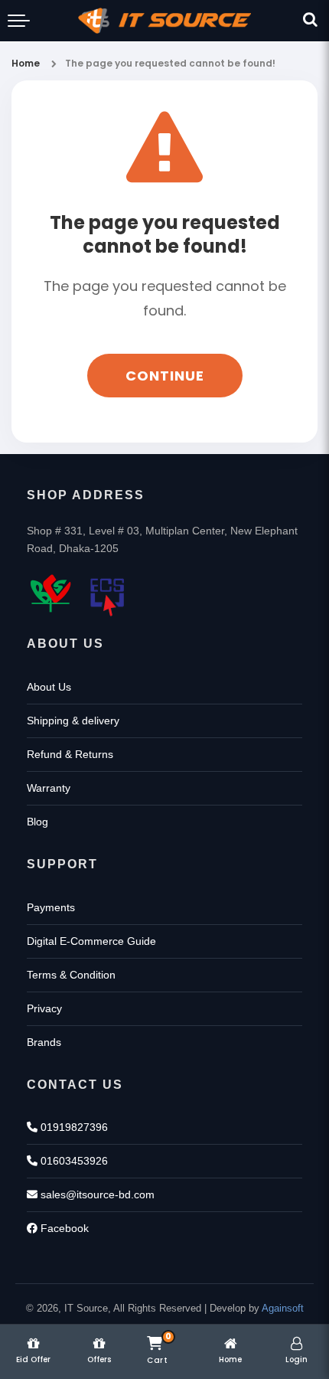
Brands (44, 1042)
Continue (164, 375)
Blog (37, 821)
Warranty (48, 788)
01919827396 (72, 1127)
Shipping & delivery (73, 720)
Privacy (44, 1008)
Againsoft (283, 1308)
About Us (49, 687)
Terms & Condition (71, 975)
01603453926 (72, 1161)
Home (25, 63)
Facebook (63, 1228)
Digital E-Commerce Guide (91, 941)
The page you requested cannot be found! (170, 63)
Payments (51, 907)
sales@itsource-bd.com (96, 1194)
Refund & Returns (70, 754)
